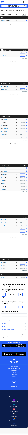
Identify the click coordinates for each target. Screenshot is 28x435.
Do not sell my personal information (14, 388)
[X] (14, 362)
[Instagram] (17, 362)
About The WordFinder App (14, 368)
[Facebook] (11, 362)
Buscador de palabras (14, 420)
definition (22, 52)
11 (23, 307)
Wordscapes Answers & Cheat (14, 396)
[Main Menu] (26, 1)
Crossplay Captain (14, 416)
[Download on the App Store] (8, 346)
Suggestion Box (14, 378)
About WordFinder (14, 366)
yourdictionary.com (4, 336)
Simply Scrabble (14, 411)
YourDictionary (14, 425)
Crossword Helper (14, 401)
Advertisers (14, 370)
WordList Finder (14, 406)
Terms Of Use (14, 376)
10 (20, 307)
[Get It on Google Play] (20, 346)
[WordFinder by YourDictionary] (2, 2)
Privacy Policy (14, 374)
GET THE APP (14, 2)
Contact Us (14, 372)
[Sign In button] (23, 1)
